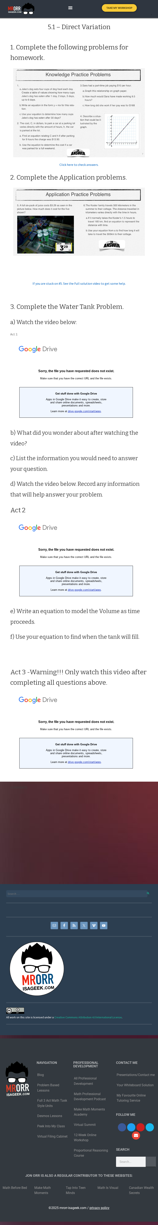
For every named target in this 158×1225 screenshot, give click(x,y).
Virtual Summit (85, 1125)
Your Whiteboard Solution (135, 1085)
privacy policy (99, 1208)
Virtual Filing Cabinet (52, 1136)
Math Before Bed (15, 1188)
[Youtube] (140, 1127)
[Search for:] (79, 893)
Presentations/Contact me (136, 1075)
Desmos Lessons (50, 1116)
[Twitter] (131, 1127)
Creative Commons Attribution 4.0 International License (88, 1017)
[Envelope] (136, 1135)
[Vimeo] (150, 1127)
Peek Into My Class (51, 1126)
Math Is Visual (108, 1188)
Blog (40, 1075)
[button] (70, 7)
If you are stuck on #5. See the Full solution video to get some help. (79, 283)
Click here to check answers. (79, 165)
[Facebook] (122, 1127)
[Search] (146, 893)
